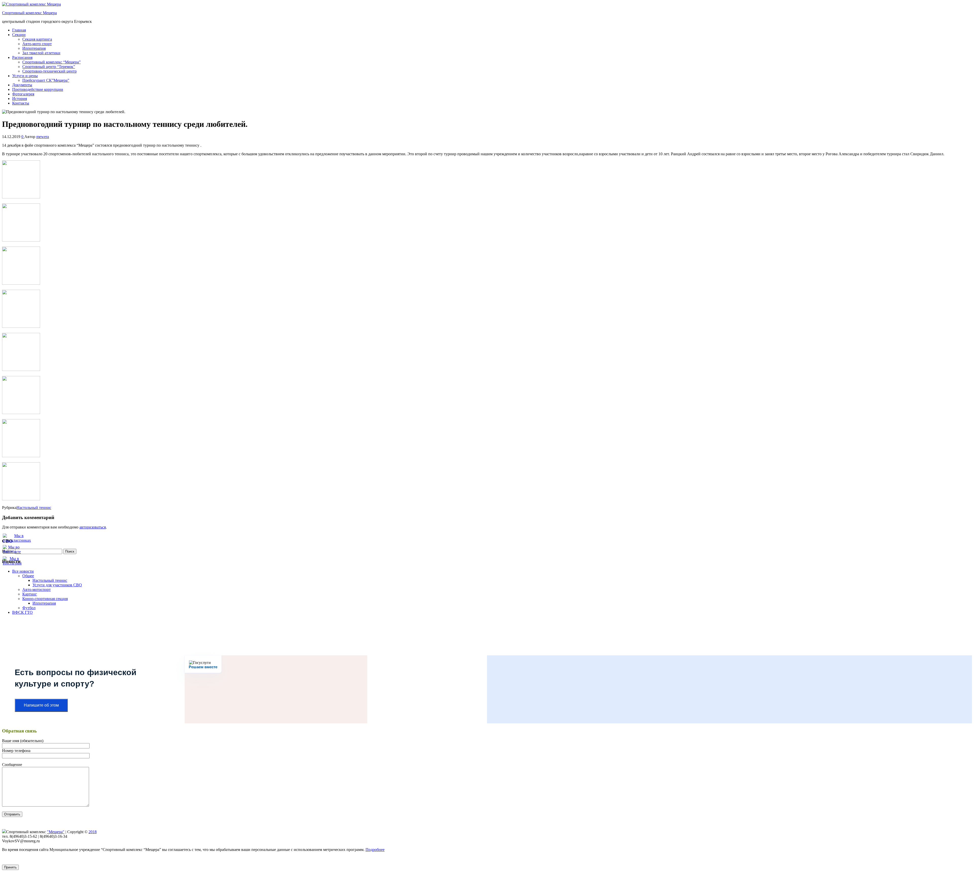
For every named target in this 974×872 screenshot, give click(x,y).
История (19, 98)
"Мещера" (55, 832)
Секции (19, 34)
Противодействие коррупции (37, 89)
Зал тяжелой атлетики (41, 53)
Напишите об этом (41, 705)
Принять (10, 867)
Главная (19, 30)
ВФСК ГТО (22, 612)
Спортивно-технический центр (49, 71)
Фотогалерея (23, 94)
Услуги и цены (25, 76)
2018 (93, 832)
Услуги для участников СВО (57, 585)
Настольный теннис (33, 507)
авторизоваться (92, 527)
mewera (42, 136)
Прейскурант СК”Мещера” (45, 80)
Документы (22, 85)
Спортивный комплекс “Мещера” (51, 62)
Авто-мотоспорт (36, 589)
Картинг (29, 594)
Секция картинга (37, 39)
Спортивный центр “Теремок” (48, 66)
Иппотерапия (34, 48)
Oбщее (28, 576)
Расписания (22, 57)
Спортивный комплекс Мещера (29, 13)
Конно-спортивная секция (45, 598)
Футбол (29, 608)
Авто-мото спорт (37, 44)
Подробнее (375, 849)
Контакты (20, 103)
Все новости (23, 571)
